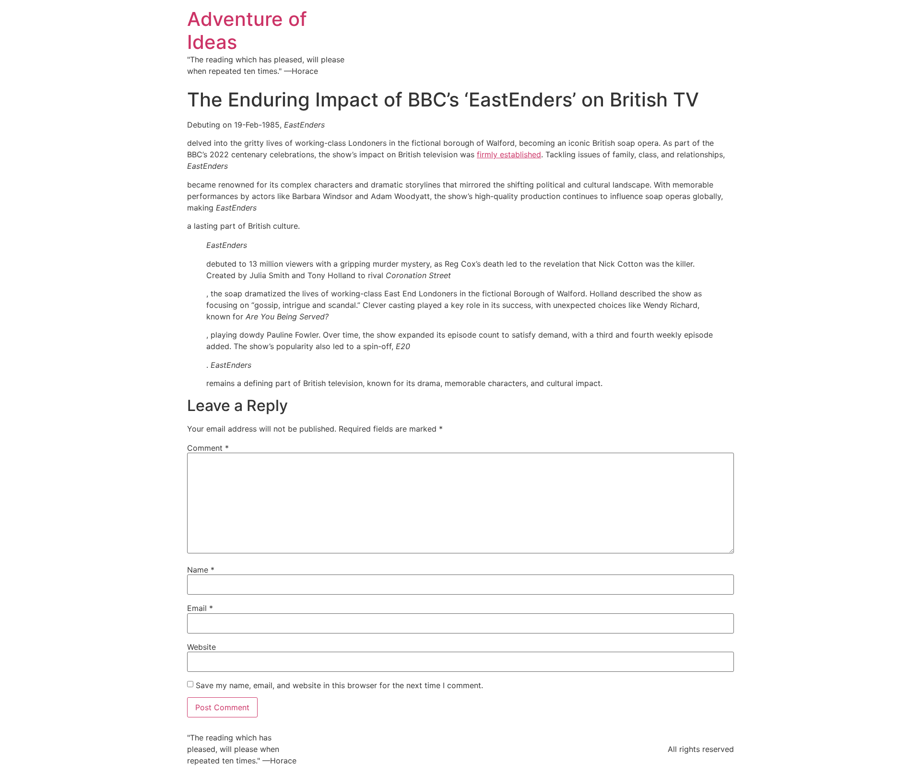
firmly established (509, 154)
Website (201, 647)
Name (200, 570)
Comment (208, 448)
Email (200, 608)
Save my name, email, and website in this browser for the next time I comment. (339, 685)
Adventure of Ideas (247, 30)
